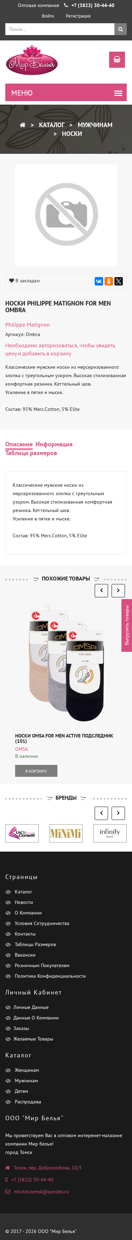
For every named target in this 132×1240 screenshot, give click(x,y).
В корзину (36, 771)
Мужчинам (94, 125)
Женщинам (26, 1070)
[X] (118, 281)
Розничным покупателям (41, 965)
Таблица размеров (31, 453)
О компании (27, 913)
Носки (71, 134)
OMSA (21, 749)
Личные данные (31, 1007)
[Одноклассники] (109, 281)
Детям (20, 1091)
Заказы (21, 1028)
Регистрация (78, 16)
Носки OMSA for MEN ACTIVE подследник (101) (64, 738)
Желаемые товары (33, 1039)
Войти (48, 16)
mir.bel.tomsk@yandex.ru (41, 1191)
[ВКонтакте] (99, 281)
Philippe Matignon (27, 324)
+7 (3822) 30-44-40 (32, 1179)
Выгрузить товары (127, 625)
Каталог (50, 125)
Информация (54, 444)
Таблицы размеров (34, 944)
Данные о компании (36, 1018)
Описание (19, 444)
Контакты (24, 934)
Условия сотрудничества (41, 923)
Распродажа (27, 1101)
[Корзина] (113, 60)
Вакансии (24, 955)
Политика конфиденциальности (49, 976)
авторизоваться (58, 345)
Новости (23, 902)
